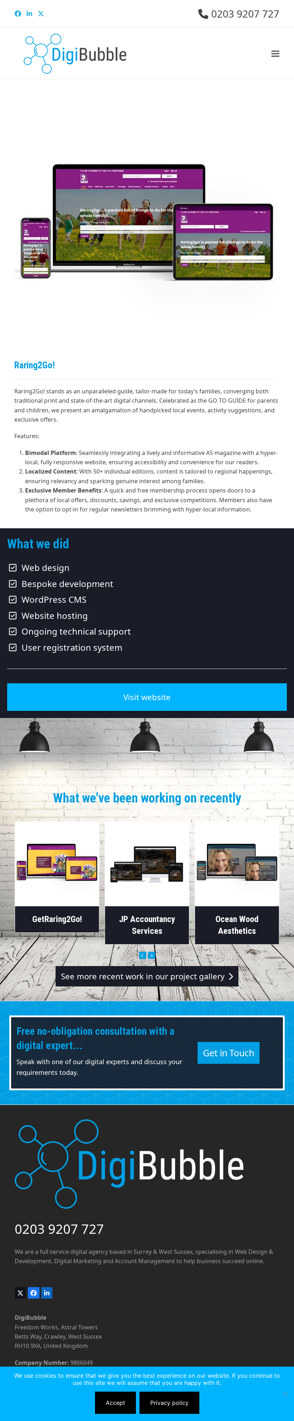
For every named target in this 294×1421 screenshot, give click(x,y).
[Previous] (142, 955)
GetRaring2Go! (57, 919)
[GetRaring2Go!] (57, 863)
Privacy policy (169, 1402)
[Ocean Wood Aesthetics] (237, 863)
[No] (285, 1393)
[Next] (151, 955)
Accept (115, 1402)
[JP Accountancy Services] (147, 863)
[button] (275, 53)
